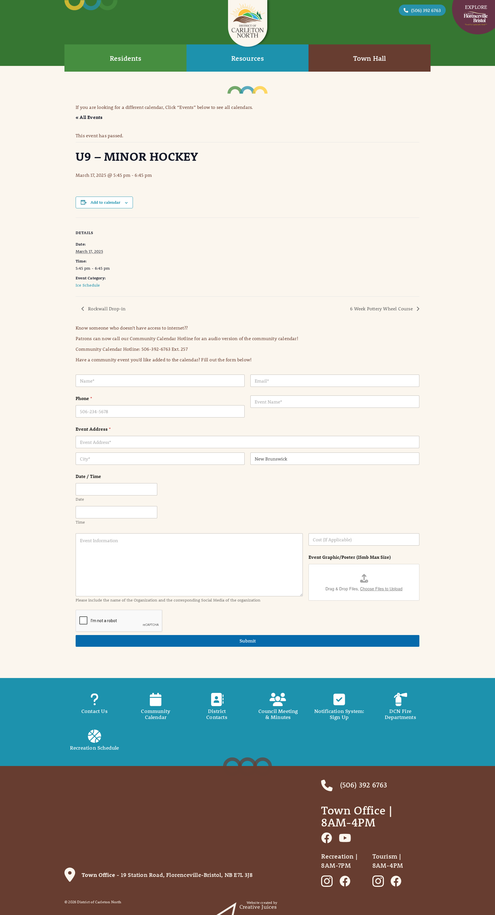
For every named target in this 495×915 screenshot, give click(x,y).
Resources (247, 58)
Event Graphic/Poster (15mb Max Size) (350, 557)
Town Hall (369, 58)
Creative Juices (258, 907)
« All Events (89, 117)
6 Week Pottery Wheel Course (382, 308)
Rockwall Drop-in (106, 308)
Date (80, 499)
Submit (247, 641)
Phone (84, 398)
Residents (125, 58)
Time (80, 522)
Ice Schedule (88, 285)
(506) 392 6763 (426, 10)
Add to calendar (105, 202)
